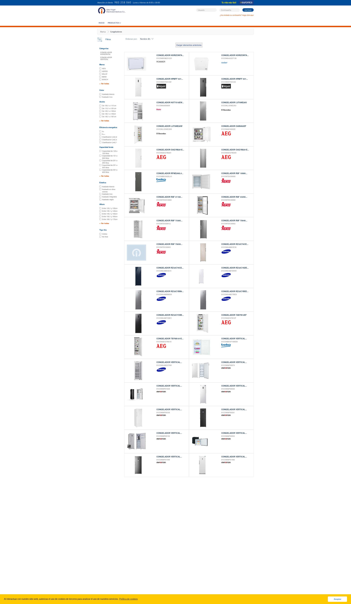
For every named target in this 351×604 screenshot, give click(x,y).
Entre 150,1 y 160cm (110, 216)
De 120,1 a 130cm (109, 111)
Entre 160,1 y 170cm (110, 219)
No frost (105, 236)
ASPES (105, 71)
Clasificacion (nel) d (109, 137)
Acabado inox (107, 97)
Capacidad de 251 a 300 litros (109, 166)
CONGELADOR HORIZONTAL (106, 53)
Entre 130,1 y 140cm (110, 211)
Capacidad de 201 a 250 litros (109, 161)
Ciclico (104, 234)
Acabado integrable (109, 196)
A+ (103, 131)
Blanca (103, 31)
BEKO (104, 77)
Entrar (248, 10)
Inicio (102, 23)
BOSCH (105, 79)
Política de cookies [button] (128, 599)
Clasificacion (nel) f (109, 142)
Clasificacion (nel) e (109, 139)
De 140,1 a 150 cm (109, 116)
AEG (104, 68)
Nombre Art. (145, 38)
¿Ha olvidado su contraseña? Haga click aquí (237, 15)
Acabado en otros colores (108, 190)
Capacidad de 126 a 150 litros (109, 152)
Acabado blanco (108, 94)
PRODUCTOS (114, 23)
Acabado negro (108, 199)
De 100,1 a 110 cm (109, 105)
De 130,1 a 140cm (109, 114)
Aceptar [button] (337, 599)
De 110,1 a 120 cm (109, 108)
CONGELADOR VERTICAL (106, 58)
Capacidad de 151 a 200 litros (109, 156)
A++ (103, 134)
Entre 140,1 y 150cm (110, 213)
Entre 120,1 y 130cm (110, 208)
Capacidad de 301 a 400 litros (109, 171)
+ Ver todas (104, 83)
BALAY (104, 74)
